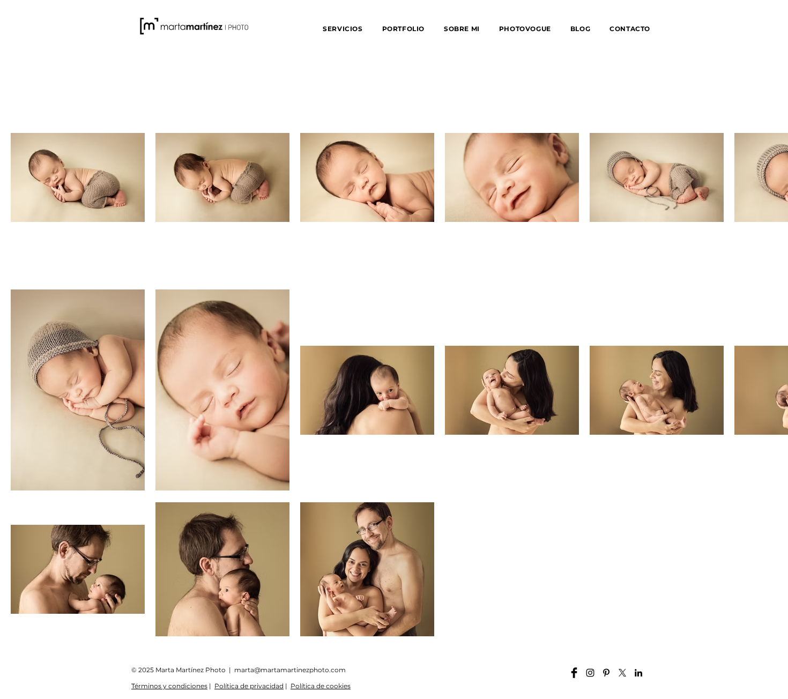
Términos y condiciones (169, 686)
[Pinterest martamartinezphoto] (606, 672)
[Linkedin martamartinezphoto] (638, 672)
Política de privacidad (249, 686)
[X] (622, 672)
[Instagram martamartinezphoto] (590, 672)
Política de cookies (321, 686)
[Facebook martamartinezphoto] (574, 672)
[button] (342, 28)
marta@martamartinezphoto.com (290, 670)
